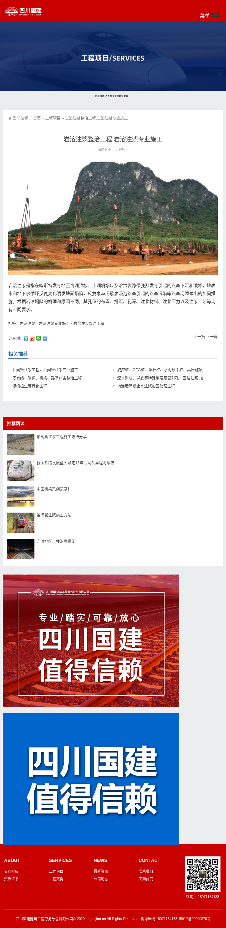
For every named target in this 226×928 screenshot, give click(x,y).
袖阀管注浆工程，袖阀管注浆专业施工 (45, 370)
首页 (37, 118)
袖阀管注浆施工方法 (54, 515)
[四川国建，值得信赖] (91, 705)
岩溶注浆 (27, 323)
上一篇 (199, 336)
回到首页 (146, 879)
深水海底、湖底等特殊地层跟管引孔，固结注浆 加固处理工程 (169, 378)
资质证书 (11, 879)
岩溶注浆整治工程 (88, 323)
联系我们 (146, 871)
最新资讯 (101, 871)
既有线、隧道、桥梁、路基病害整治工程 (47, 378)
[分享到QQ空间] (26, 338)
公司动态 (101, 879)
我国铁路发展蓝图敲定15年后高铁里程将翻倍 (75, 463)
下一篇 (212, 336)
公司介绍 (11, 871)
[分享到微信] (38, 338)
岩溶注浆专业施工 (54, 323)
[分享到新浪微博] (32, 338)
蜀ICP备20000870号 (194, 919)
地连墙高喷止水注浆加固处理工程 (146, 386)
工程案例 (56, 879)
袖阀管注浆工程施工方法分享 (62, 436)
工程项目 (53, 118)
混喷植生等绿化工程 (29, 386)
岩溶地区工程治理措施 (56, 541)
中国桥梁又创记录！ (54, 489)
